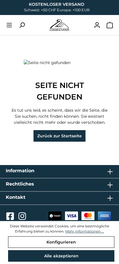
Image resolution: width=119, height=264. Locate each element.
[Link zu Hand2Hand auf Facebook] (11, 217)
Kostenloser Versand (56, 4)
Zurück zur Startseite (59, 135)
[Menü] (9, 25)
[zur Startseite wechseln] (59, 25)
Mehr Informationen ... (84, 231)
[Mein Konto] (97, 25)
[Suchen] (22, 25)
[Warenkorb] (109, 25)
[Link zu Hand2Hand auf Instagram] (22, 217)
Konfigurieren (61, 242)
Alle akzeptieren (61, 256)
